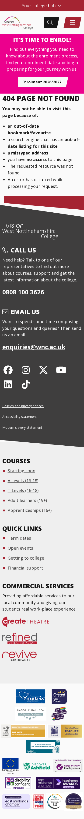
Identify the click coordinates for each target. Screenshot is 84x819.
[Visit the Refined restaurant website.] (22, 641)
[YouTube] (61, 370)
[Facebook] (8, 370)
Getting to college (26, 558)
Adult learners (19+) (27, 500)
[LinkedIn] (8, 384)
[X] (43, 370)
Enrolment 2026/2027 (41, 82)
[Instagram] (26, 370)
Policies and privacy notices (23, 406)
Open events (20, 548)
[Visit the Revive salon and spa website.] (22, 658)
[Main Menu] (72, 22)
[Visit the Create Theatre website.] (28, 624)
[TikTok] (26, 384)
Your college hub (39, 5)
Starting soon (21, 470)
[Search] (50, 22)
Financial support (25, 568)
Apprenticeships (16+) (30, 510)
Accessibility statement (19, 416)
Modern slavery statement (22, 427)
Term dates (19, 538)
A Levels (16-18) (23, 480)
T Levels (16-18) (23, 490)
